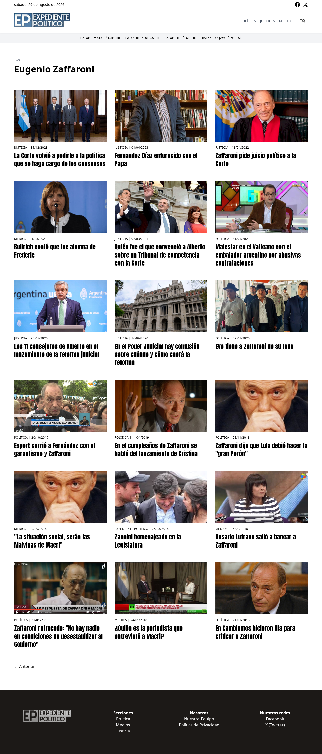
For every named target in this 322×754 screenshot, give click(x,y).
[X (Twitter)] (305, 4)
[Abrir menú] (302, 21)
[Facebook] (297, 4)
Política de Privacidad (199, 725)
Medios (286, 21)
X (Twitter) (275, 725)
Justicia (267, 21)
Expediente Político (131, 529)
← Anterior (24, 666)
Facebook (275, 719)
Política (248, 21)
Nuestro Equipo (199, 719)
